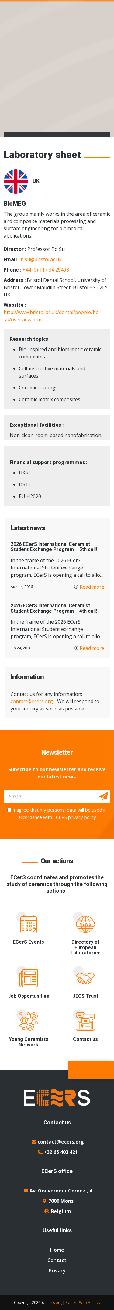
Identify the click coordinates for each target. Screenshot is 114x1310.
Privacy (57, 1270)
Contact (57, 1260)
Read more (92, 586)
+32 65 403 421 (61, 1152)
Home (57, 1250)
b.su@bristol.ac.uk (41, 259)
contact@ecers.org (32, 701)
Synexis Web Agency (83, 1302)
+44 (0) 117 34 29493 (45, 269)
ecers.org (53, 1302)
